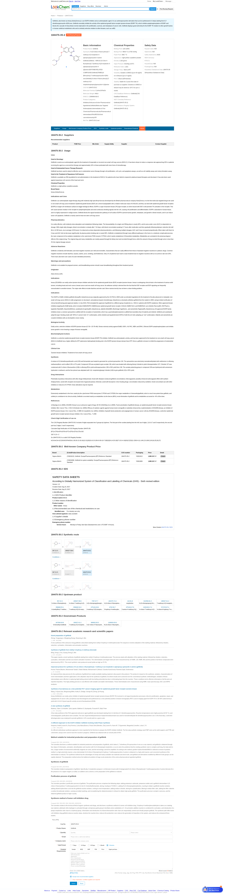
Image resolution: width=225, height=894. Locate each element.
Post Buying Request (73, 35)
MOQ (81, 849)
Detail (163, 456)
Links (69, 890)
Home (149, 1)
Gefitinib (95, 49)
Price (103, 849)
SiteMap (93, 890)
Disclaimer (85, 890)
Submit (73, 883)
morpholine (130, 602)
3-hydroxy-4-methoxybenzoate (113, 608)
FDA (96, 849)
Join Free (77, 1)
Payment (54, 890)
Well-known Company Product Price (80, 128)
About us (47, 890)
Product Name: (61, 828)
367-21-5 (55, 550)
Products (75, 6)
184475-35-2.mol (94, 120)
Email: (64, 836)
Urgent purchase (113, 849)
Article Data (152, 890)
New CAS (133, 890)
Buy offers (91, 6)
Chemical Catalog (163, 890)
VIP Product (112, 890)
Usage (64, 128)
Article (106, 6)
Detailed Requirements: (61, 850)
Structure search (98, 6)
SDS (95, 128)
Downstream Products (131, 128)
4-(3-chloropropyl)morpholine (96, 602)
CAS (126, 890)
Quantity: (63, 832)
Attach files (74, 873)
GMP (88, 849)
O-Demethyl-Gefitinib (60, 624)
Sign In (71, 1)
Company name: (61, 841)
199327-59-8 (69, 550)
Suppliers (83, 6)
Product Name (175, 890)
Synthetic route (103, 128)
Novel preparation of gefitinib (61, 635)
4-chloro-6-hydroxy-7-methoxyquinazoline (170, 608)
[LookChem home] (60, 7)
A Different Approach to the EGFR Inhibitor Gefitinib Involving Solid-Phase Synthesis (80, 723)
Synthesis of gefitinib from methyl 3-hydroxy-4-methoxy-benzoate (74, 650)
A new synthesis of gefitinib (60, 706)
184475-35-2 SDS (167, 527)
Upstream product (116, 128)
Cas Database (142, 890)
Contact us (62, 890)
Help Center (76, 890)
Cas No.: (63, 824)
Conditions (55, 557)
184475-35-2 (93, 87)
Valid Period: (62, 845)
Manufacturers (101, 890)
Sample (74, 849)
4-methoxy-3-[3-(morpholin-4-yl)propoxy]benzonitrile (103, 608)
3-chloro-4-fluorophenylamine (61, 602)
